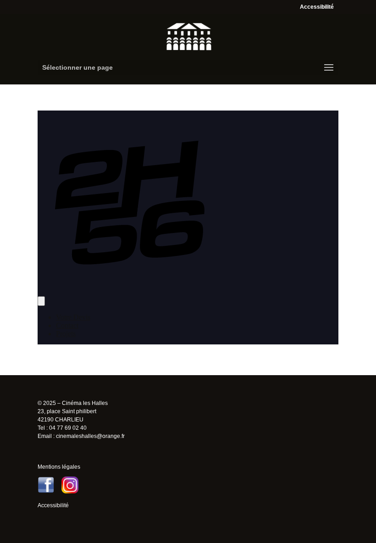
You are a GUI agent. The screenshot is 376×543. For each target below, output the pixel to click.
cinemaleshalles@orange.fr (90, 436)
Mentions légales (59, 467)
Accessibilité (317, 7)
